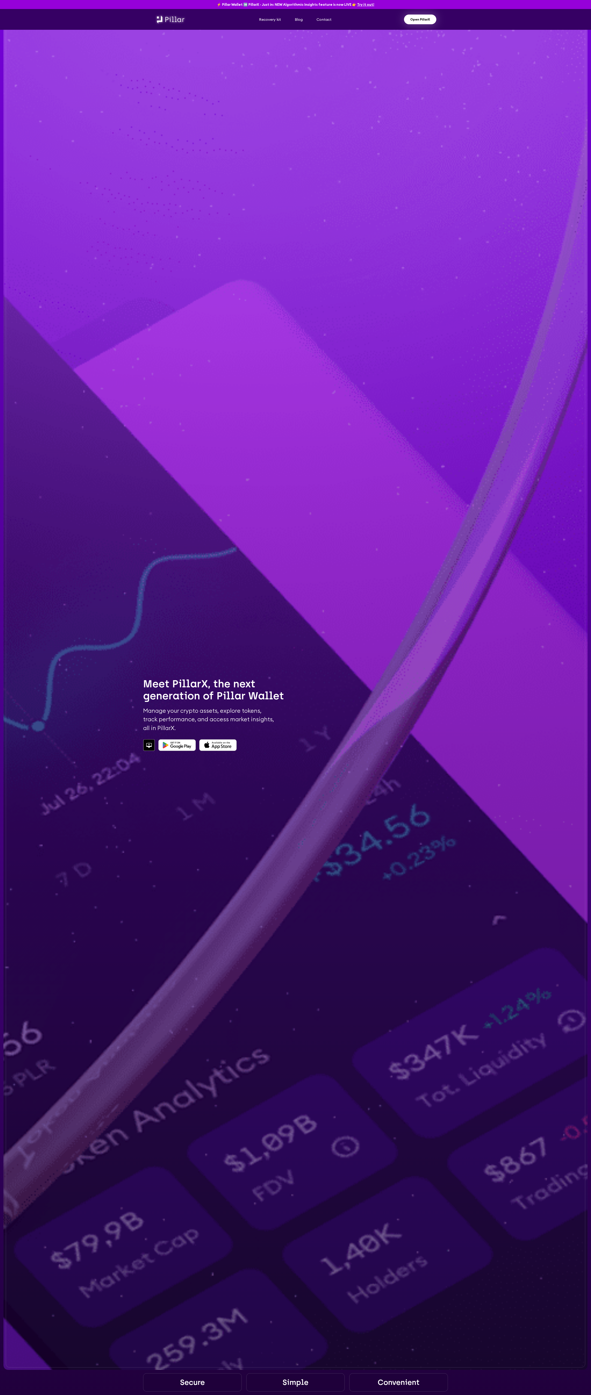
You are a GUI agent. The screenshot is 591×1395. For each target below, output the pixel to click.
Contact (324, 19)
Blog (299, 19)
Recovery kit (270, 19)
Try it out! (365, 4)
